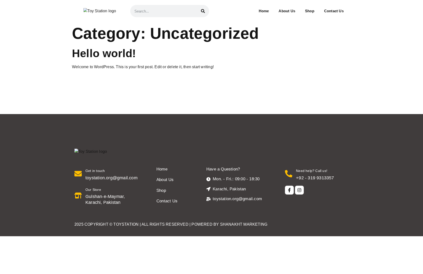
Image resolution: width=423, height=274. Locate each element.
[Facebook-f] (289, 190)
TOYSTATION (126, 224)
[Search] (203, 11)
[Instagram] (299, 190)
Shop (309, 11)
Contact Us (334, 11)
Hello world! (104, 53)
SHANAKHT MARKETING (244, 224)
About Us (287, 11)
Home (264, 11)
